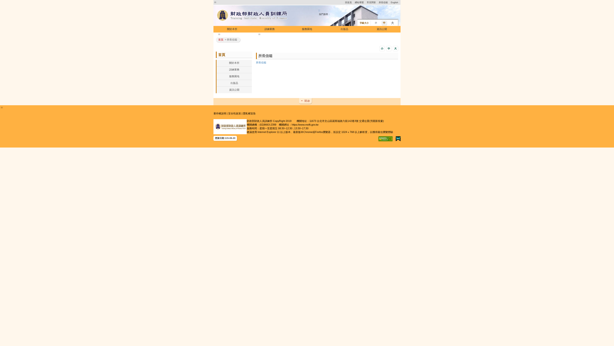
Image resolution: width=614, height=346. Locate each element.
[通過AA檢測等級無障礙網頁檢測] (385, 138)
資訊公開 (382, 29)
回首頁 (348, 2)
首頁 (220, 39)
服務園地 (307, 29)
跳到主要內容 (222, 2)
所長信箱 (383, 2)
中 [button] (384, 22)
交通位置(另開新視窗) (371, 121)
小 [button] (376, 22)
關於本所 (232, 29)
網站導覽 (359, 2)
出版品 (344, 29)
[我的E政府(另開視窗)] (398, 138)
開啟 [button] (307, 100)
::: (215, 2)
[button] (382, 48)
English (394, 2)
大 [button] (392, 23)
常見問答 (371, 2)
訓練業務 (269, 29)
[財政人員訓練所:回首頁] (252, 15)
